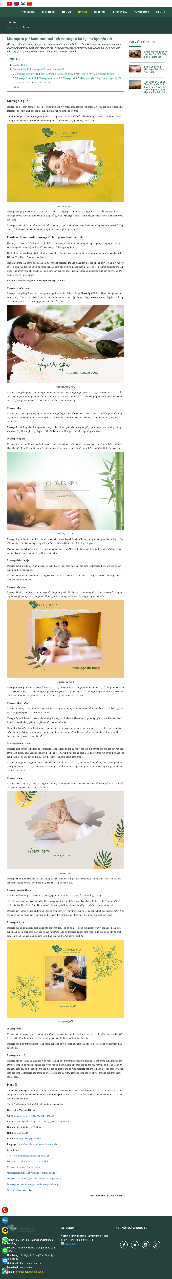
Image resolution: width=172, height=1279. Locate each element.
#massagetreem (32, 1184)
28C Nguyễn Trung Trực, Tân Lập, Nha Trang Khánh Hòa (45, 1121)
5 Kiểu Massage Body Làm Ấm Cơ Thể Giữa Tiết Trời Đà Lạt (155, 54)
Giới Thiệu (48, 12)
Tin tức (82, 12)
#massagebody (38, 1178)
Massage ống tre (64, 73)
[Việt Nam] (9, 4)
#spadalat (25, 1173)
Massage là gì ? (20, 65)
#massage (11, 1190)
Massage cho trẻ (42, 82)
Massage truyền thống (90, 78)
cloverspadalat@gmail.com (28, 1138)
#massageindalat (49, 1173)
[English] (16, 4)
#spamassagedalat (24, 1190)
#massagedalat (13, 1173)
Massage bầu (24, 82)
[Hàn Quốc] (23, 4)
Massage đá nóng (106, 73)
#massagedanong (53, 1178)
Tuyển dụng (141, 12)
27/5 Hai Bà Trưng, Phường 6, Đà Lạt (35, 1116)
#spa (57, 1184)
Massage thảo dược (26, 78)
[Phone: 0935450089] (5, 1210)
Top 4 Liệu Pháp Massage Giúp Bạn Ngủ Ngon (154, 69)
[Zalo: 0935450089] (5, 1220)
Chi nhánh (100, 12)
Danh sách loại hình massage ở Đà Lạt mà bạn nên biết (39, 69)
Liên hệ (160, 12)
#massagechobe (47, 1184)
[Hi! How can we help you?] (5, 1260)
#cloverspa (12, 1178)
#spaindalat (36, 1173)
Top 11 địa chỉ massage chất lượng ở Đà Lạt (28, 1155)
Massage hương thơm (49, 78)
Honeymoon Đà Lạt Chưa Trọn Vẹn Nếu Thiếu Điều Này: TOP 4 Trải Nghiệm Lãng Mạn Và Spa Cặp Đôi (155, 87)
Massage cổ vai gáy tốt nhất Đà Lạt (23, 1167)
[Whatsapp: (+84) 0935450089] (5, 1240)
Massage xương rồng (27, 73)
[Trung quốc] (29, 4)
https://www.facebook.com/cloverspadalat (37, 1144)
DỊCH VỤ (66, 12)
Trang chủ (28, 12)
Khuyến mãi (120, 12)
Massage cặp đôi (113, 78)
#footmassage (24, 1178)
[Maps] (5, 1270)
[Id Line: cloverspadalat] (5, 1250)
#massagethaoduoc (16, 1184)
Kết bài (16, 87)
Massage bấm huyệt (85, 73)
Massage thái (47, 73)
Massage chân (69, 78)
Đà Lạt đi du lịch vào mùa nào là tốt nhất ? (27, 1161)
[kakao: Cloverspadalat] (5, 1230)
